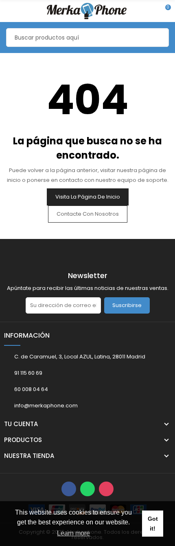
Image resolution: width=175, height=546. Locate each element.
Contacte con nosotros (88, 214)
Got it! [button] (153, 523)
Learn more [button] (73, 533)
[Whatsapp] (87, 489)
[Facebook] (68, 489)
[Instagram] (106, 489)
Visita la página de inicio (87, 197)
